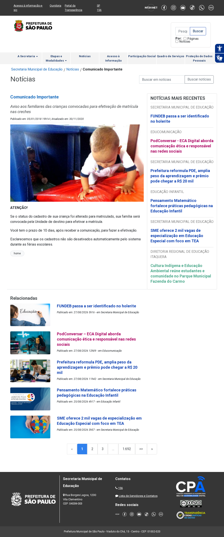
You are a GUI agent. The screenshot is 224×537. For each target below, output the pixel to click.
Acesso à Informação (113, 58)
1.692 (126, 449)
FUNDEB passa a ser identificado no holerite (179, 119)
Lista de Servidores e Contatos (138, 495)
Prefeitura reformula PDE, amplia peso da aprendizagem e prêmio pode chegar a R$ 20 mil (180, 175)
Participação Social (142, 56)
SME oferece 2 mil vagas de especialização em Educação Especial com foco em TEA (176, 235)
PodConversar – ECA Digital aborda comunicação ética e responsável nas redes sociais (96, 339)
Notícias (184, 41)
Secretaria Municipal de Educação (37, 69)
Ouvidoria (55, 5)
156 (120, 488)
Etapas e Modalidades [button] (55, 58)
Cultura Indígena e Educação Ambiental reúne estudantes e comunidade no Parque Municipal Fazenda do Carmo (180, 273)
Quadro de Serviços (170, 56)
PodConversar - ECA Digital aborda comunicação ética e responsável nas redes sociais (182, 145)
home (17, 253)
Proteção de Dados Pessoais (199, 58)
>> (141, 449)
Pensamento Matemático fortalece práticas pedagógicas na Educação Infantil (181, 205)
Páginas (193, 38)
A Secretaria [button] (27, 56)
